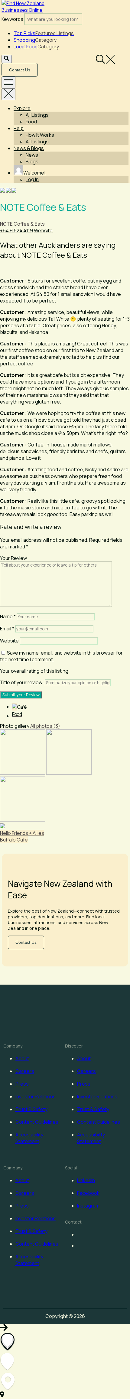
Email (7, 628)
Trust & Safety (31, 1109)
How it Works (40, 135)
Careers (24, 1071)
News (32, 155)
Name (8, 616)
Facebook (88, 1193)
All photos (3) (45, 726)
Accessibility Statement (29, 1138)
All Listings (37, 115)
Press (22, 1083)
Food (31, 121)
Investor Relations (35, 1096)
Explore (22, 108)
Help (19, 128)
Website (43, 230)
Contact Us (19, 69)
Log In (32, 179)
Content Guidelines (36, 1122)
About (22, 1058)
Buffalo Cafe (14, 839)
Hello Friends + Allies (22, 833)
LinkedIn (86, 1180)
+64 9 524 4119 (16, 230)
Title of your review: (22, 682)
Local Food (36, 46)
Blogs (32, 161)
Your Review (13, 558)
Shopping (35, 40)
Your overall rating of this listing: (35, 671)
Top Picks (44, 33)
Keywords (12, 19)
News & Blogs (29, 148)
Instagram (88, 1205)
